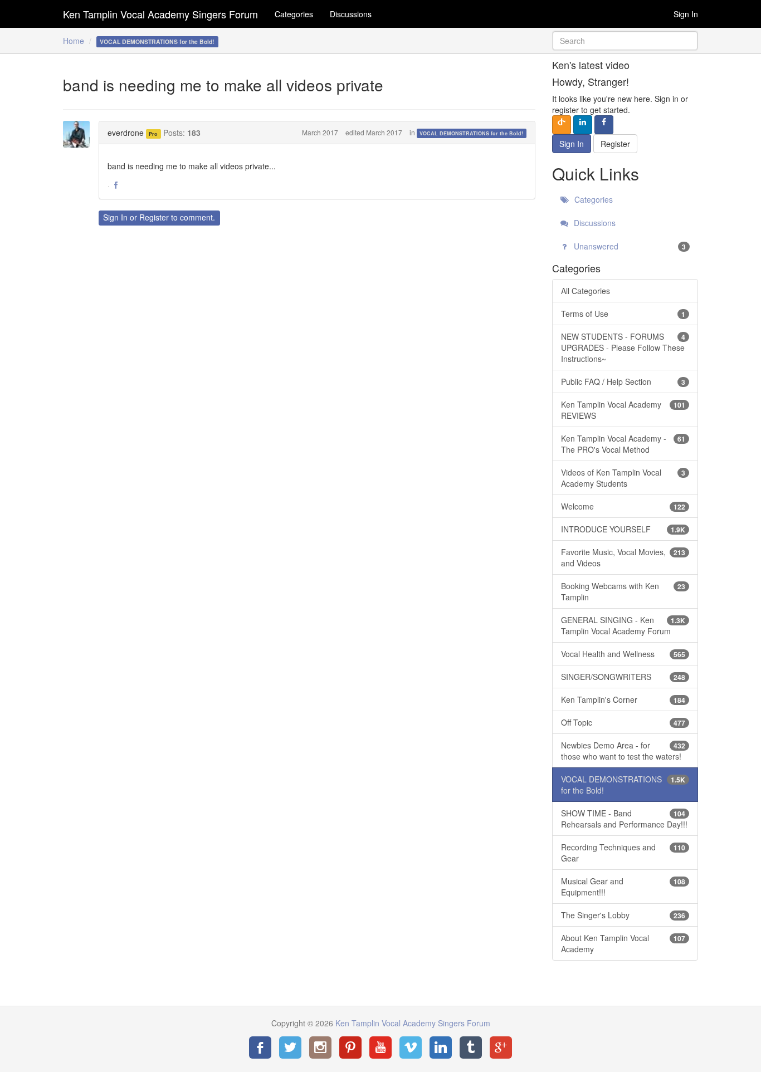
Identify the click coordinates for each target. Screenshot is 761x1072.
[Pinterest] (350, 1047)
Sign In (686, 13)
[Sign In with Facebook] (603, 124)
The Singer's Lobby (623, 915)
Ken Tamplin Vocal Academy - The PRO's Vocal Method (623, 444)
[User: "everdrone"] (79, 134)
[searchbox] (625, 40)
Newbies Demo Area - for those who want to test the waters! (623, 751)
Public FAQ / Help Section (623, 381)
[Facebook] (260, 1047)
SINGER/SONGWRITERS (623, 676)
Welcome (623, 506)
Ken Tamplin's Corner (623, 699)
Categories (294, 13)
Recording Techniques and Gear (623, 852)
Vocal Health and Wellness (623, 653)
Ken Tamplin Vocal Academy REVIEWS (623, 410)
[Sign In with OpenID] (561, 124)
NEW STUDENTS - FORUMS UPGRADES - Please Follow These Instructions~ (623, 347)
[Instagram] (320, 1047)
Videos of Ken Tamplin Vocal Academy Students (623, 478)
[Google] (501, 1047)
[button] (116, 185)
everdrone (126, 132)
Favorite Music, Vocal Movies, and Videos (623, 557)
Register (154, 217)
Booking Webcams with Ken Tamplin (623, 591)
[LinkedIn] (441, 1047)
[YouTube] (380, 1047)
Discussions (351, 13)
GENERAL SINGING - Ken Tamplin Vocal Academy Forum (623, 625)
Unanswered (629, 246)
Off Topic (623, 722)
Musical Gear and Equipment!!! (623, 886)
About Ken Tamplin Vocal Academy (623, 943)
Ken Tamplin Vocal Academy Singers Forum (160, 14)
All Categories (585, 290)
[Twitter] (290, 1047)
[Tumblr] (471, 1047)
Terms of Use (623, 313)
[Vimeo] (410, 1047)
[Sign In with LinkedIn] (582, 124)
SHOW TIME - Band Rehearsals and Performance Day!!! (624, 818)
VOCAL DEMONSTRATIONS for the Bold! (471, 133)
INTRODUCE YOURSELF (623, 529)
